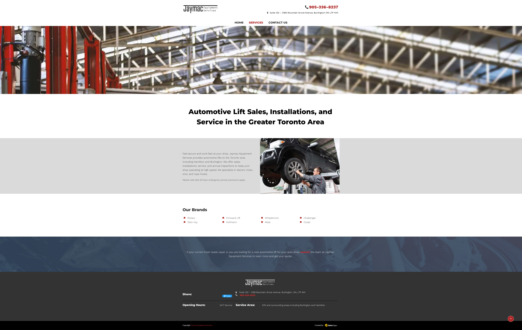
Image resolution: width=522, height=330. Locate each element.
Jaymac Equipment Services (201, 325)
